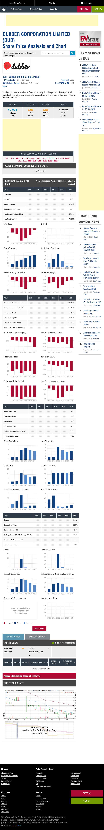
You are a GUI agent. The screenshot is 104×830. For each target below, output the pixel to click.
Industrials (40, 804)
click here (16, 825)
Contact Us (5, 784)
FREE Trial (84, 9)
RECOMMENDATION (38, 662)
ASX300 (4, 806)
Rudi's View (97, 281)
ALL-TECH (5, 812)
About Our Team (7, 773)
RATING (24, 662)
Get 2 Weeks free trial (17, 3)
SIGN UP (97, 9)
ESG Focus (40, 781)
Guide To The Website (9, 776)
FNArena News (16, 9)
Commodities (41, 778)
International (76, 773)
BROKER (6, 662)
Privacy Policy (6, 781)
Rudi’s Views (75, 784)
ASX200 (4, 804)
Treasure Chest (76, 781)
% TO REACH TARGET (67, 662)
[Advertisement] (52, 20)
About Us (53, 9)
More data (39, 629)
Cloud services (23, 80)
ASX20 (3, 796)
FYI (37, 784)
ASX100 (4, 801)
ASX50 (3, 798)
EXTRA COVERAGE (37, 636)
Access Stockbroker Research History (21, 675)
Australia (96, 77)
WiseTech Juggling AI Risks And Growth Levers (91, 261)
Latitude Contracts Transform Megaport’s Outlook (91, 231)
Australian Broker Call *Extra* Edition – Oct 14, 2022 (91, 122)
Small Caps (97, 316)
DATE (15, 662)
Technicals (74, 778)
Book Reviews (41, 776)
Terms (3, 778)
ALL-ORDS (5, 809)
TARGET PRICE (53, 662)
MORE (38, 809)
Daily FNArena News (43, 786)
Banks (38, 796)
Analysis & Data (36, 9)
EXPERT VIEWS (13, 636)
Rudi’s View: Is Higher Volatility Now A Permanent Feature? (91, 275)
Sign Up (52, 3)
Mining (38, 806)
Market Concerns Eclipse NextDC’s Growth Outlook (89, 247)
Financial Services (42, 801)
